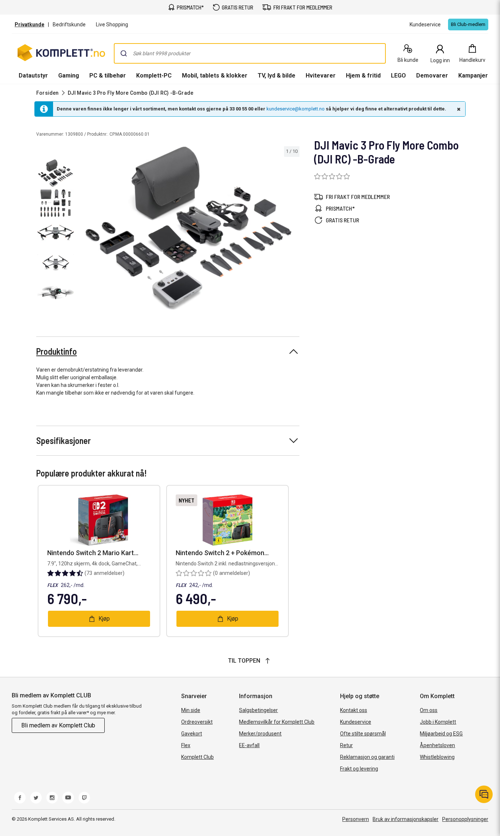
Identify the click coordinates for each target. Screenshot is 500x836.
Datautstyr (33, 75)
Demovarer (432, 75)
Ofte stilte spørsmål (363, 734)
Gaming (68, 75)
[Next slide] (292, 229)
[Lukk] (458, 109)
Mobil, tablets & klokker (214, 75)
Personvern (355, 819)
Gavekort (191, 734)
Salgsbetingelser (258, 710)
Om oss (428, 710)
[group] (188, 228)
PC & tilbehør (107, 75)
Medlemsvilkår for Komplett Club (276, 722)
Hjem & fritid (363, 75)
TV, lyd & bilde (276, 75)
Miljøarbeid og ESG (441, 734)
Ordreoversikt (197, 722)
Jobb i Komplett (438, 722)
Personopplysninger (465, 819)
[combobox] (250, 53)
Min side (190, 710)
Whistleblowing (437, 757)
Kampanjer (473, 75)
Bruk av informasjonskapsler (406, 819)
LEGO (398, 75)
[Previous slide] (83, 229)
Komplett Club (197, 757)
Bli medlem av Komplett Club (58, 725)
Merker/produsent (260, 734)
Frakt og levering (359, 769)
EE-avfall (249, 745)
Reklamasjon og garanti (367, 757)
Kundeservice (355, 722)
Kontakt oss (353, 710)
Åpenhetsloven (437, 745)
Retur (346, 745)
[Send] (124, 53)
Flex (185, 745)
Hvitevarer (321, 75)
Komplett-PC (154, 75)
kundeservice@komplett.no (295, 109)
